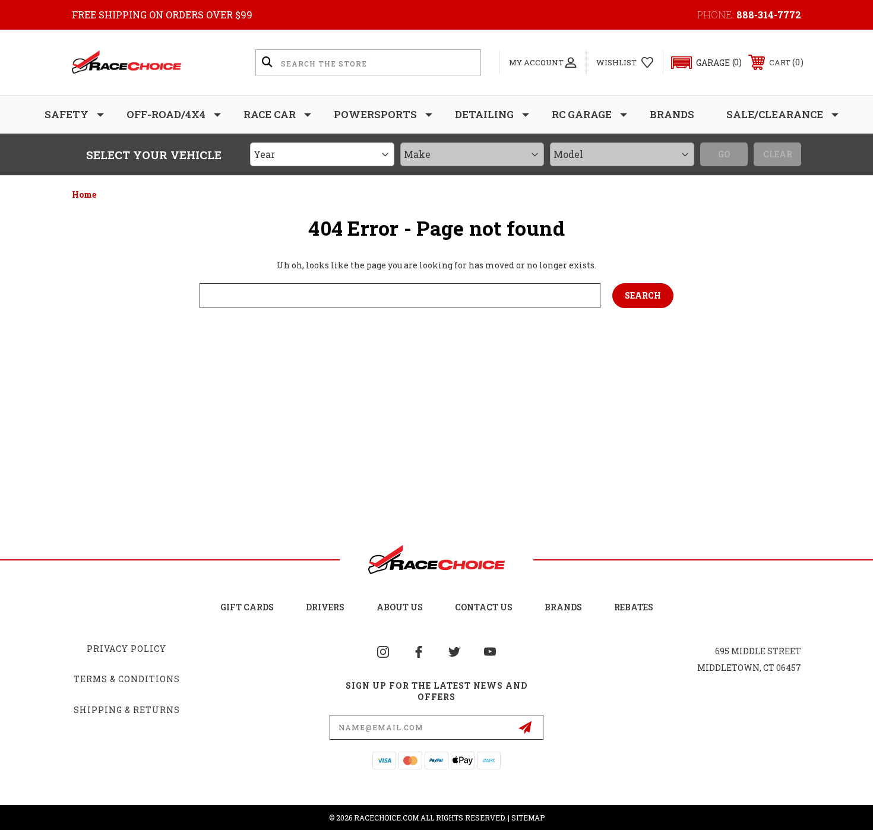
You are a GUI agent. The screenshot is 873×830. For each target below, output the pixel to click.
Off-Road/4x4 (165, 114)
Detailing (484, 114)
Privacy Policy (126, 648)
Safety (66, 114)
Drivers (325, 607)
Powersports (375, 114)
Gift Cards (247, 607)
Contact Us (484, 607)
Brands (672, 114)
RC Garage (582, 114)
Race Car (269, 114)
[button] (701, 62)
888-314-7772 (768, 14)
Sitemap (528, 817)
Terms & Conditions (127, 679)
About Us (400, 607)
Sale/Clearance (774, 114)
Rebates (633, 607)
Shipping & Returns (127, 709)
